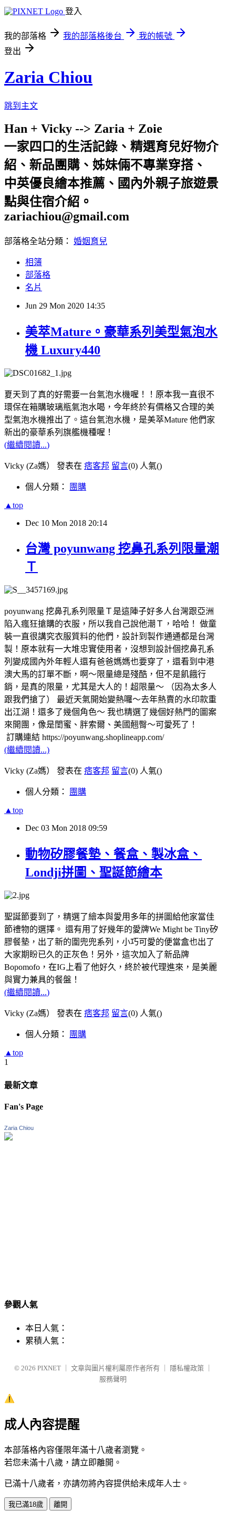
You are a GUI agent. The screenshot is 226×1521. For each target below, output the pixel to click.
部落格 (37, 274)
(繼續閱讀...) (26, 444)
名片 (33, 287)
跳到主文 (21, 105)
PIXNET (49, 1368)
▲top (13, 505)
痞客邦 (96, 465)
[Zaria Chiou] (8, 1137)
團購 (77, 486)
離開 (60, 1504)
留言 (119, 465)
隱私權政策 (187, 1368)
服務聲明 (113, 1379)
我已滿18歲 (25, 1504)
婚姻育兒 (90, 241)
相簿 (33, 262)
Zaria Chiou (48, 77)
